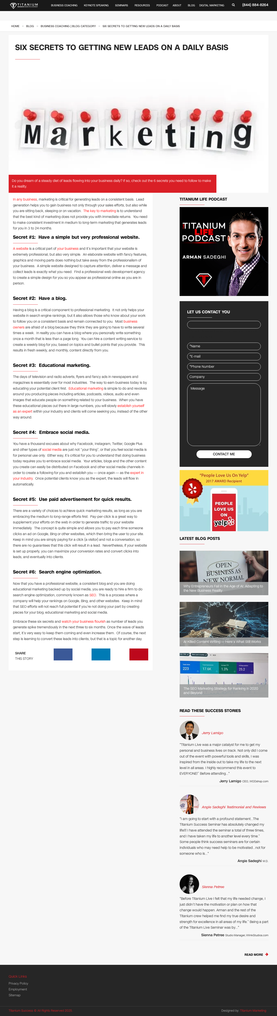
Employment (18, 989)
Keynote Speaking (96, 5)
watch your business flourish (84, 621)
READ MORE (254, 955)
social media (52, 449)
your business (68, 248)
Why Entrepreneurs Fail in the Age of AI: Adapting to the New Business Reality (223, 588)
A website (20, 248)
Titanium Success (21, 1011)
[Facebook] (63, 654)
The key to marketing (99, 210)
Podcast (162, 5)
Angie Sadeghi (250, 860)
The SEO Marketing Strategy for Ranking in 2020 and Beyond (221, 691)
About (177, 5)
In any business (25, 199)
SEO (92, 595)
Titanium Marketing (253, 1011)
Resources (142, 5)
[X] (119, 654)
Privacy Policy (18, 983)
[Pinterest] (138, 654)
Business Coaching (64, 5)
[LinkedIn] (101, 654)
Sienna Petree (213, 886)
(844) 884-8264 (255, 4)
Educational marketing (86, 388)
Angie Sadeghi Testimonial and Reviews (234, 807)
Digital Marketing (211, 5)
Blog (191, 5)
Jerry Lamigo (212, 732)
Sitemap (15, 995)
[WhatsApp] (82, 654)
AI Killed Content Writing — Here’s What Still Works (222, 642)
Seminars (121, 5)
